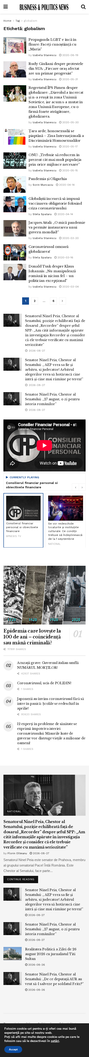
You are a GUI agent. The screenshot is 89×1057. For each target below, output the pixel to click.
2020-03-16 (65, 257)
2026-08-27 (40, 853)
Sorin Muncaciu (43, 184)
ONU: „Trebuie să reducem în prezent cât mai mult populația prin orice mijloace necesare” (55, 160)
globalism (30, 20)
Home (7, 20)
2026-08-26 (36, 964)
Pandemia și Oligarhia (48, 179)
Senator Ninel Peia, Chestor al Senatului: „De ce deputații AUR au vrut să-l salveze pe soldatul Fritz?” (54, 979)
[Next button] (82, 487)
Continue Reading (22, 878)
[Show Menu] (5, 7)
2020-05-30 (70, 122)
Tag (18, 20)
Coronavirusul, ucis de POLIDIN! (44, 683)
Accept (13, 1049)
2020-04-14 (66, 184)
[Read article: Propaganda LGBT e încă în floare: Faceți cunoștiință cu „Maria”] (14, 45)
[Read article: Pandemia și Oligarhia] (14, 184)
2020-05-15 (69, 170)
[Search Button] (83, 7)
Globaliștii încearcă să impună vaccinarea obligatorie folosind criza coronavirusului (55, 203)
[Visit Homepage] (44, 6)
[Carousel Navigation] (79, 487)
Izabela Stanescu (44, 55)
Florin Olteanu (17, 853)
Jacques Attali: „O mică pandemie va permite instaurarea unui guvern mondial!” (57, 227)
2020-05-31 (69, 79)
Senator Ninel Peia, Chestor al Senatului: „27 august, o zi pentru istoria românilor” (52, 399)
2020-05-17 (69, 146)
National (14, 811)
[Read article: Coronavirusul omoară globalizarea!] (14, 252)
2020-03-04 (70, 286)
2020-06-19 (69, 55)
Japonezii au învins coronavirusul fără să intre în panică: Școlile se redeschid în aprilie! (50, 703)
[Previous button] (75, 487)
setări (55, 1041)
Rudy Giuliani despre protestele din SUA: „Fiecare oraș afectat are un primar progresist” (56, 68)
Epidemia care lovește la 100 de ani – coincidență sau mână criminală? (32, 637)
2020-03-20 (70, 238)
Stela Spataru (42, 214)
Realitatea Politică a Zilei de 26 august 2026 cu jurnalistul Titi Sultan (50, 954)
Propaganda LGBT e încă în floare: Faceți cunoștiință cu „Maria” (52, 44)
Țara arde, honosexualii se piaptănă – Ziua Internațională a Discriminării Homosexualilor (56, 136)
